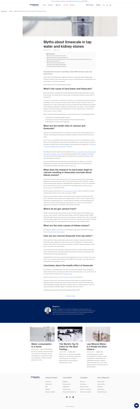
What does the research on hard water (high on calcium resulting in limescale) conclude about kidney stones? (69, 59)
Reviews (47, 389)
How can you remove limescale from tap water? (56, 64)
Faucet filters (101, 381)
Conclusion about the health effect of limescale (56, 66)
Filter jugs (100, 386)
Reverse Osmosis (102, 392)
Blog (11, 11)
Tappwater (4, 11)
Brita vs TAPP (58, 277)
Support (72, 5)
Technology (83, 384)
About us (58, 5)
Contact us (48, 381)
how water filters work (69, 277)
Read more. (72, 165)
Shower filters (101, 384)
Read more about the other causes (54, 232)
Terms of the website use (69, 392)
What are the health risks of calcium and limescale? (57, 57)
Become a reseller (50, 392)
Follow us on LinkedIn (85, 392)
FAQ (46, 386)
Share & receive (84, 386)
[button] (51, 5)
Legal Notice (66, 386)
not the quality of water (70, 191)
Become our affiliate (85, 389)
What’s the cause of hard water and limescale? (56, 55)
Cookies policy (66, 389)
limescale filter (67, 274)
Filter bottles (100, 389)
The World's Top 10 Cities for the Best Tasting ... (68, 347)
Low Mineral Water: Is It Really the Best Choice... (97, 347)
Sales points (48, 384)
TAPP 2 (81, 277)
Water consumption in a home (41, 345)
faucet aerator (48, 111)
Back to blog (71, 296)
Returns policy (66, 384)
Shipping (65, 381)
